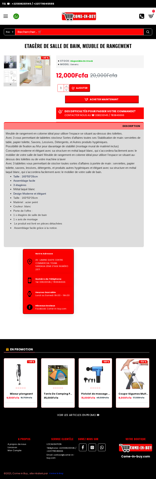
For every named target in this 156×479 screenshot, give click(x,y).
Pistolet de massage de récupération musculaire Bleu (96, 393)
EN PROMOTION (21, 349)
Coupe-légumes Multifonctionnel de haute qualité (133, 393)
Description (131, 126)
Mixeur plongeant (21, 393)
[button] (10, 56)
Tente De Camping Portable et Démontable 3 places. (58, 393)
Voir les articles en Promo (76, 415)
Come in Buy (56, 473)
